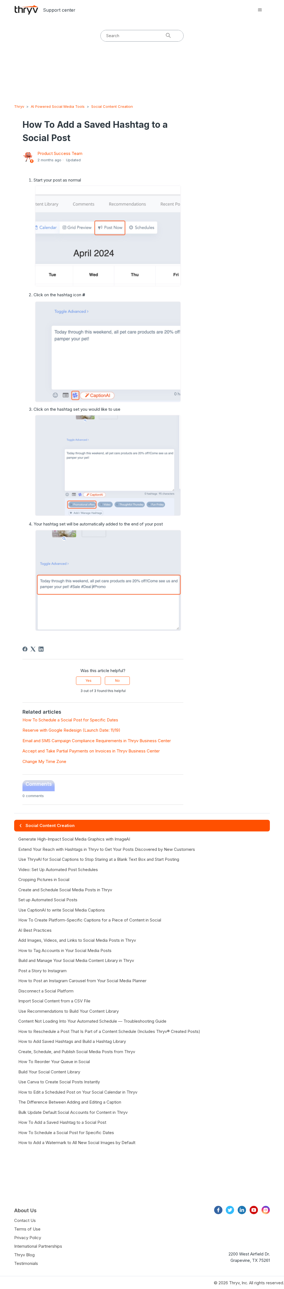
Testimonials (26, 1263)
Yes (88, 680)
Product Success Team (59, 153)
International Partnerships (38, 1246)
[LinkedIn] (41, 649)
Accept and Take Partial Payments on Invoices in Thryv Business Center (91, 751)
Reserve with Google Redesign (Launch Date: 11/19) (71, 730)
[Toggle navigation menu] (260, 10)
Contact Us (25, 1220)
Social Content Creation (112, 106)
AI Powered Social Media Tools (58, 106)
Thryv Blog (24, 1254)
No (117, 680)
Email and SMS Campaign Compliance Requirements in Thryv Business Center (96, 740)
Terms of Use (27, 1229)
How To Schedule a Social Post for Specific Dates (70, 720)
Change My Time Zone (44, 761)
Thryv (19, 106)
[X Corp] (33, 649)
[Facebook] (24, 649)
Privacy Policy (27, 1237)
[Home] (26, 10)
